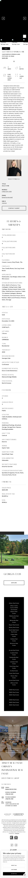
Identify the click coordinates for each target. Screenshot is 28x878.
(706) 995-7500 (9, 798)
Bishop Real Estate (14, 627)
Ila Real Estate (14, 670)
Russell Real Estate (14, 680)
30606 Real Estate (14, 689)
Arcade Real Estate (14, 650)
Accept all (14, 873)
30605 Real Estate (14, 692)
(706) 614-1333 (7, 191)
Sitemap (17, 833)
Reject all (14, 865)
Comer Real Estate (14, 673)
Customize (14, 869)
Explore (14, 582)
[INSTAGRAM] (16, 845)
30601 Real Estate (14, 694)
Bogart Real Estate (14, 624)
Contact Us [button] (14, 750)
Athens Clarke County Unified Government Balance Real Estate (14, 609)
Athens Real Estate (14, 603)
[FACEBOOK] (11, 845)
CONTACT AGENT (14, 208)
